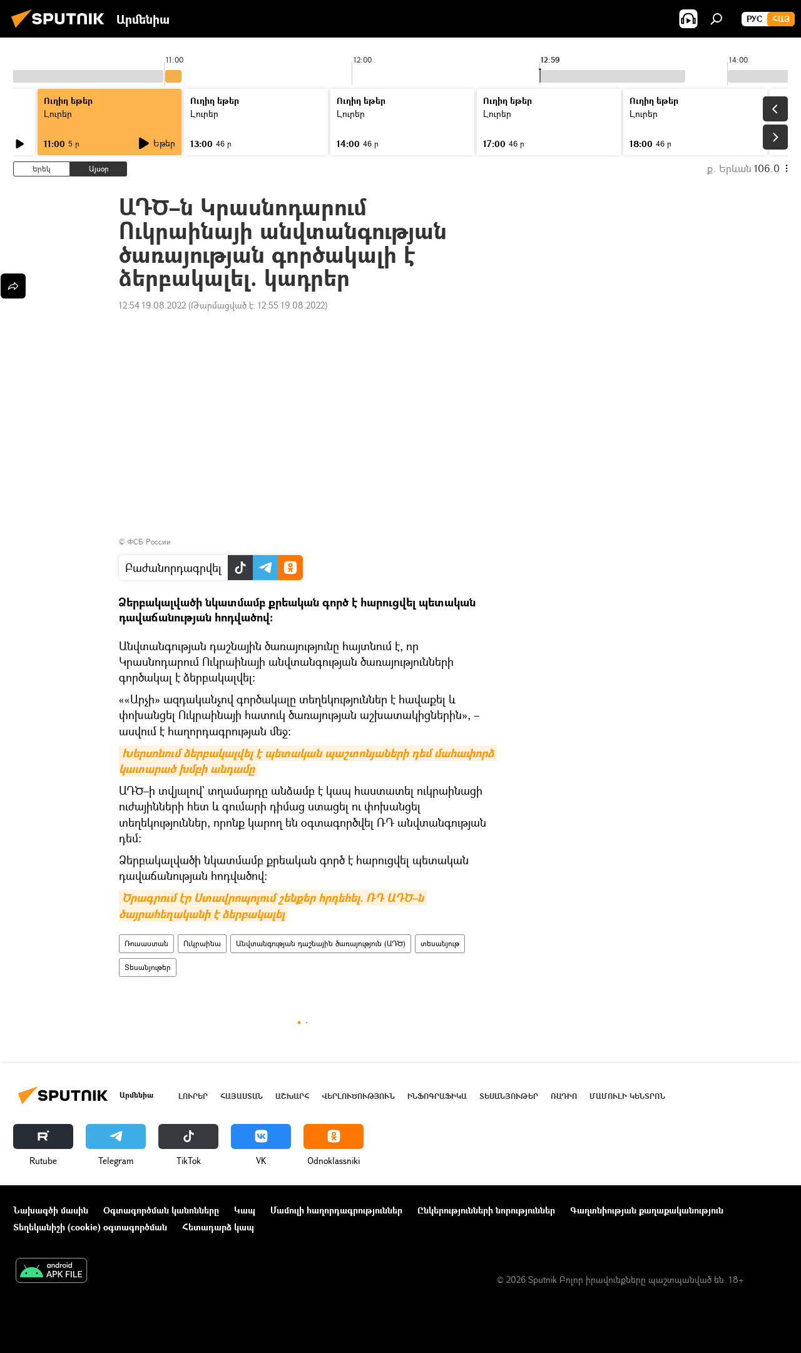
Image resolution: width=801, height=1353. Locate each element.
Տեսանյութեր (148, 967)
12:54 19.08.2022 (152, 305)
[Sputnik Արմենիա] (61, 29)
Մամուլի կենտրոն (627, 1096)
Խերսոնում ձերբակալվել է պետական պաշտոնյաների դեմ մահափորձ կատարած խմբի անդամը (308, 761)
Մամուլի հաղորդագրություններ (336, 1210)
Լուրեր (58, 114)
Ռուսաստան (146, 943)
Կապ (244, 1210)
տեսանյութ (440, 943)
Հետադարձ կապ (218, 1227)
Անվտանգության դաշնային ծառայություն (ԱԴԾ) (321, 943)
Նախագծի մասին (50, 1210)
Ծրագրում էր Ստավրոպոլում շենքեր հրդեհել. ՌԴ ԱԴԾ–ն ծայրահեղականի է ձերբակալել (273, 905)
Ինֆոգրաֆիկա (437, 1096)
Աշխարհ (292, 1096)
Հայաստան (241, 1096)
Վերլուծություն (358, 1096)
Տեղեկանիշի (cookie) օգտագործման (90, 1227)
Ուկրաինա (202, 943)
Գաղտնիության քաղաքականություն (646, 1210)
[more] (13, 286)
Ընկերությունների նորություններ (486, 1210)
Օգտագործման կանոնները (161, 1210)
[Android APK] (51, 1271)
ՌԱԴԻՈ (564, 1096)
